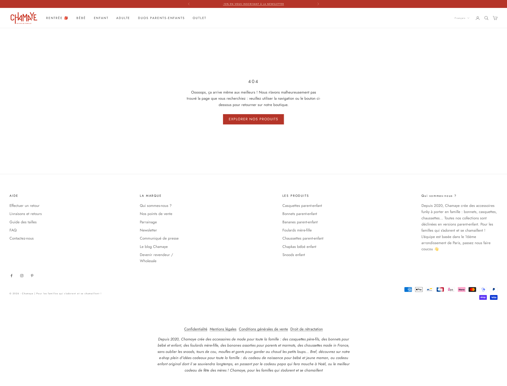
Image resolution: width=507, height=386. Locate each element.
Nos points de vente (156, 213)
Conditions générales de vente (263, 329)
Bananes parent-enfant (300, 222)
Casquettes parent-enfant (302, 205)
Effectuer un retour (25, 205)
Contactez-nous (22, 238)
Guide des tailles (23, 222)
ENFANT (101, 18)
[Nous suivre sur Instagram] (22, 276)
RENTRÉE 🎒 (57, 18)
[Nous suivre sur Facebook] (11, 276)
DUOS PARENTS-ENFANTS (161, 18)
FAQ (13, 230)
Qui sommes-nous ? (156, 205)
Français (460, 18)
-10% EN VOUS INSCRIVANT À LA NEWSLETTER (253, 4)
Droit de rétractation (306, 329)
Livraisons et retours (26, 213)
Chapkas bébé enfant (299, 246)
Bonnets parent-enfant (299, 213)
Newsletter (148, 230)
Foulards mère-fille (297, 230)
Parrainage (148, 222)
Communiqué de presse (159, 238)
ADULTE (123, 18)
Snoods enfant (293, 254)
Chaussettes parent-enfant (302, 238)
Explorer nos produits (253, 119)
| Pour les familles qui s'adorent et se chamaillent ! (68, 293)
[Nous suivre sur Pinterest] (32, 276)
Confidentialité (195, 329)
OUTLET (199, 18)
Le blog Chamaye (154, 246)
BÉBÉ (81, 18)
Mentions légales (223, 329)
